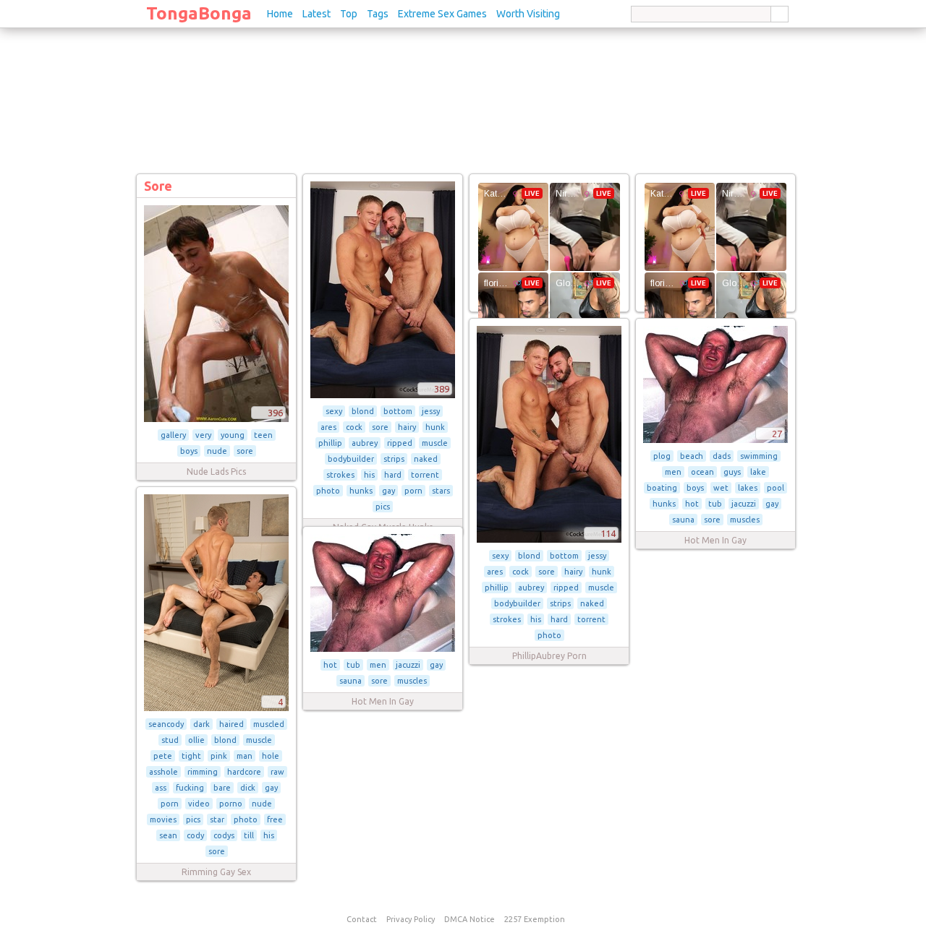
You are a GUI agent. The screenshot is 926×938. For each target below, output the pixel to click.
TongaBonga (199, 13)
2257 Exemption (534, 919)
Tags (377, 14)
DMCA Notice (469, 919)
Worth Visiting (528, 14)
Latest (316, 14)
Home (280, 14)
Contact (362, 919)
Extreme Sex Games (442, 14)
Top (348, 14)
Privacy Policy (410, 919)
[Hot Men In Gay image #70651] (382, 649)
